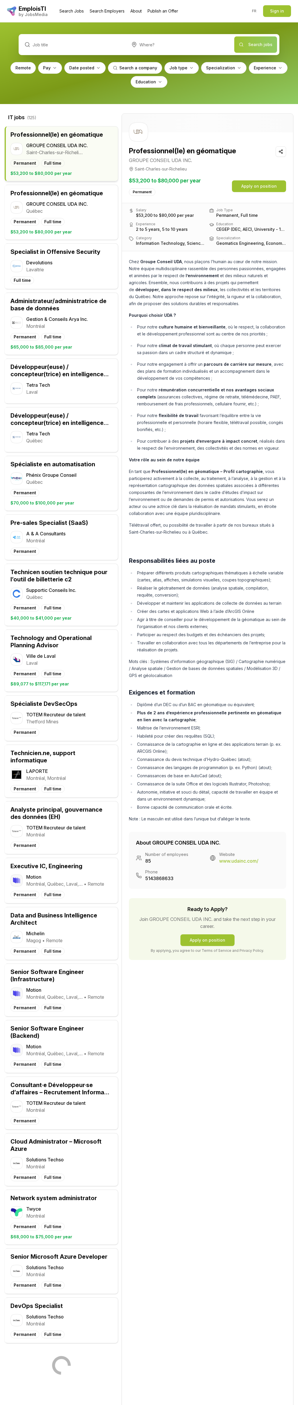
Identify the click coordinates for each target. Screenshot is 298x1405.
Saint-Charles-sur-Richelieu (161, 168)
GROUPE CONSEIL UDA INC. (160, 160)
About (136, 10)
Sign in (277, 10)
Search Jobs (71, 10)
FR (254, 11)
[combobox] (180, 44)
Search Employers (107, 10)
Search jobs (260, 44)
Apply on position (259, 186)
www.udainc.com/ (238, 861)
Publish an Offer (163, 10)
